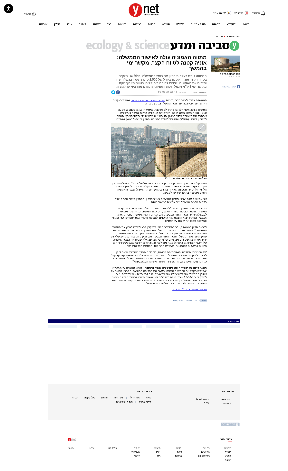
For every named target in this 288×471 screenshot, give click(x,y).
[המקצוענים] (230, 425)
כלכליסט (112, 448)
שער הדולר (134, 397)
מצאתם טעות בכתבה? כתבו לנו (189, 289)
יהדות (179, 448)
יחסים (137, 448)
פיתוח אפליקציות (124, 402)
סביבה (219, 36)
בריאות (206, 448)
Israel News (202, 399)
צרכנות (178, 456)
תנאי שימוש (228, 403)
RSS (206, 403)
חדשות (227, 448)
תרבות (228, 459)
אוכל (158, 452)
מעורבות (135, 452)
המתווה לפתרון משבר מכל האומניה (148, 100)
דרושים (104, 397)
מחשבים (205, 452)
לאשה (137, 456)
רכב (158, 456)
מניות (148, 397)
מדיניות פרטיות (226, 399)
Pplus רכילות (203, 456)
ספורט (228, 456)
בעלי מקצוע (89, 397)
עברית (75, 397)
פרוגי (91, 448)
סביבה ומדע (232, 36)
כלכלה (228, 452)
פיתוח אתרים (145, 402)
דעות (179, 452)
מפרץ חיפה (177, 300)
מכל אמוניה (191, 300)
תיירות (157, 448)
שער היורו (118, 397)
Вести (71, 448)
